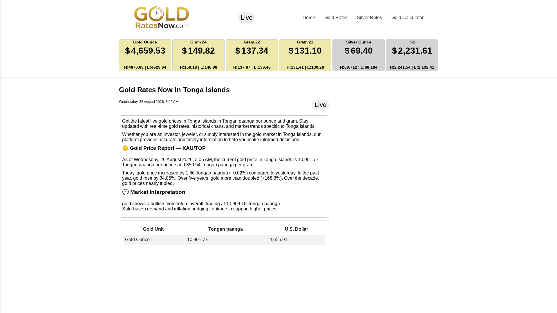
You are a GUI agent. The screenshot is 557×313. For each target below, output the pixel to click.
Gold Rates (336, 17)
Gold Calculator (407, 17)
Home (309, 17)
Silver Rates (369, 17)
